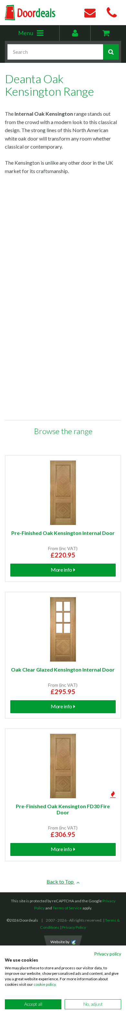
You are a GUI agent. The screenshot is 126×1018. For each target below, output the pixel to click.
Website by (59, 941)
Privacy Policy (74, 927)
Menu (38, 35)
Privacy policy (107, 953)
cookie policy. (45, 984)
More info (61, 570)
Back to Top (61, 881)
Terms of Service (67, 908)
